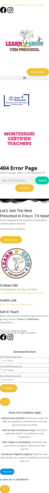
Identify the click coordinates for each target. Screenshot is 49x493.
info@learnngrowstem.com (30, 5)
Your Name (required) (11, 357)
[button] (24, 78)
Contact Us (7, 471)
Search (43, 180)
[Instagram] (10, 10)
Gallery (22, 304)
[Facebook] (3, 10)
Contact (30, 304)
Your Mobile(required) (11, 366)
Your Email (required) (10, 376)
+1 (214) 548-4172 (8, 5)
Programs (14, 304)
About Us (4, 304)
